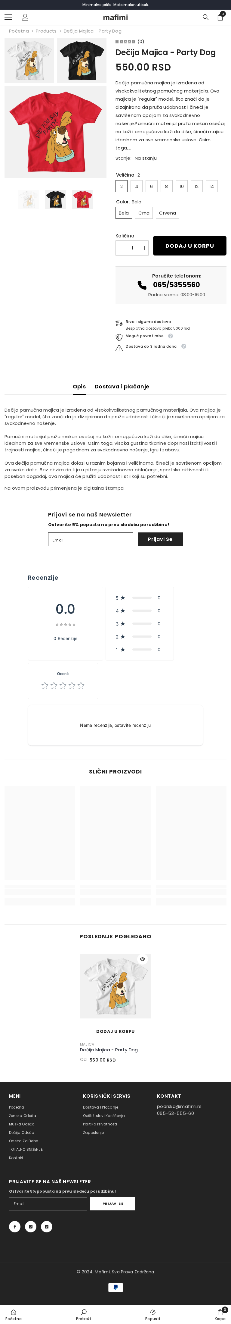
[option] (28, 199)
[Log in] (25, 17)
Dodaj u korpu (189, 245)
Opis (79, 386)
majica (87, 1044)
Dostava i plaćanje (122, 386)
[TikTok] (46, 1226)
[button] (140, 598)
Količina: (126, 236)
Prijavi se (160, 539)
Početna (19, 31)
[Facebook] (14, 1226)
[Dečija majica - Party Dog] (115, 986)
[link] (40, 892)
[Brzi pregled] (142, 959)
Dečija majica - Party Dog (109, 1049)
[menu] (8, 17)
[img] (125, 42)
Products (46, 31)
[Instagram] (30, 1226)
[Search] (205, 17)
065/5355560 (176, 285)
